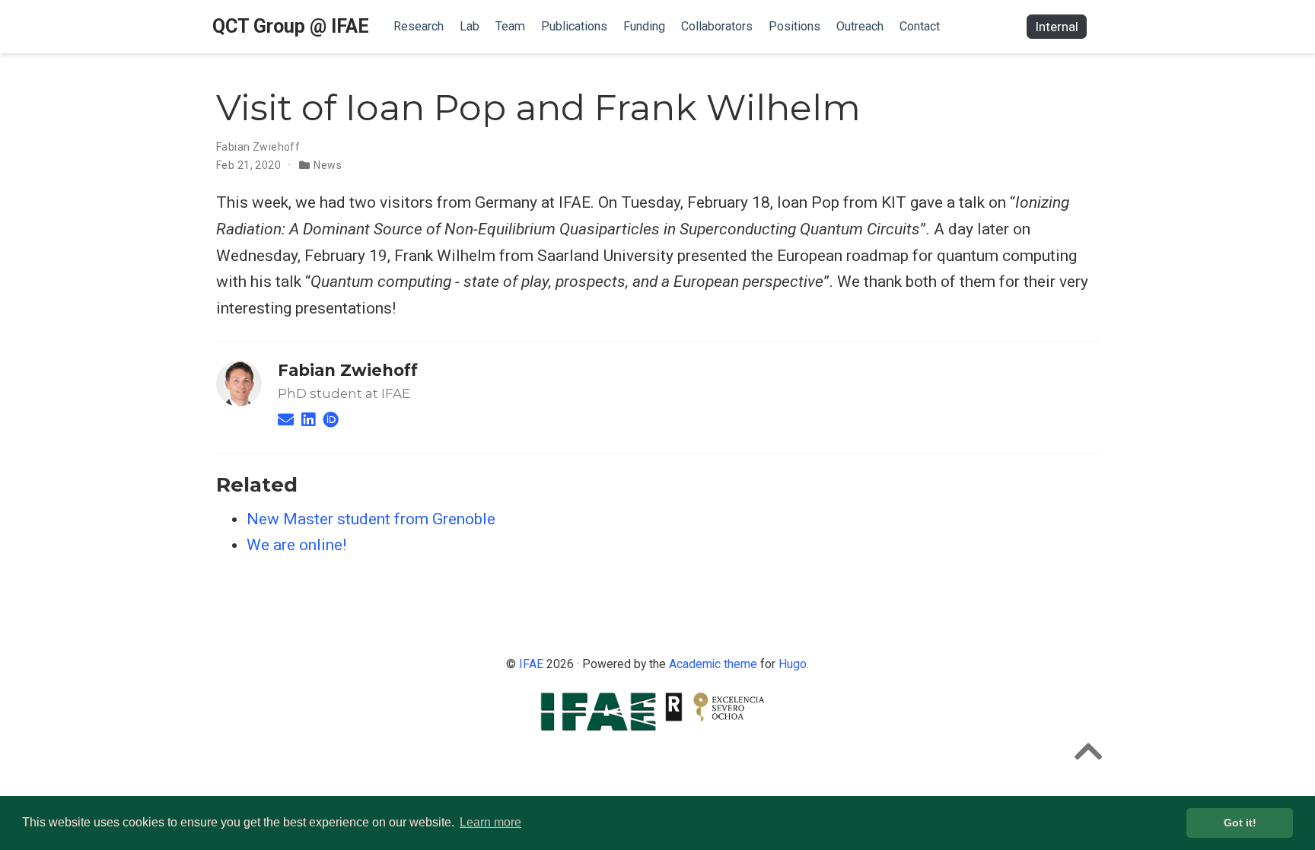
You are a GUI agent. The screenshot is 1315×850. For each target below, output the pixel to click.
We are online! (296, 545)
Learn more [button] (490, 822)
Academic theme (713, 664)
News (328, 165)
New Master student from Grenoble (371, 519)
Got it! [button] (1240, 823)
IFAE (531, 664)
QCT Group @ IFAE (290, 26)
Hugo (792, 664)
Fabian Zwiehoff (258, 147)
